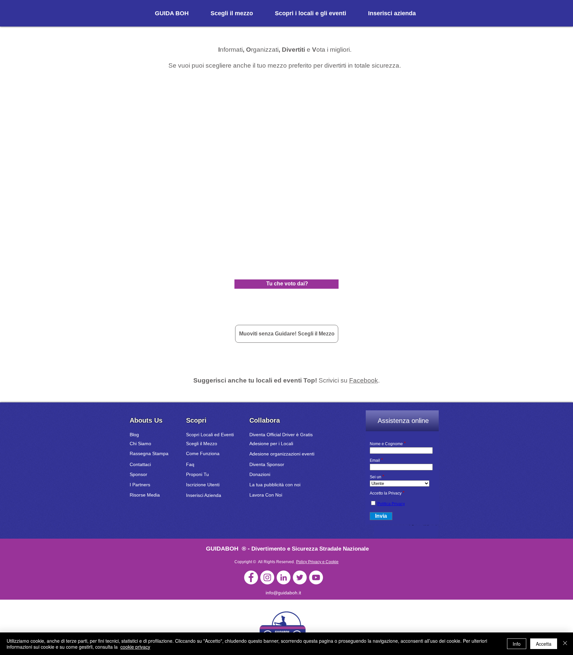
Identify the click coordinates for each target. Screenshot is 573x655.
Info (517, 643)
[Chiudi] (565, 644)
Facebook (363, 380)
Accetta (543, 643)
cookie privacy (135, 646)
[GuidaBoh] (251, 577)
